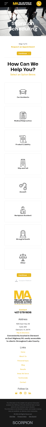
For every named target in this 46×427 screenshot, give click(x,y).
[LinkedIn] (30, 393)
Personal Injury (23, 361)
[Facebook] (21, 393)
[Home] (22, 4)
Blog (23, 365)
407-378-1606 (22, 312)
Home (23, 352)
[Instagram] (25, 393)
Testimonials (23, 378)
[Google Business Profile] (16, 393)
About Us (23, 356)
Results (23, 369)
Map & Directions (23, 333)
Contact (23, 382)
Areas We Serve (23, 374)
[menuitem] (12, 416)
